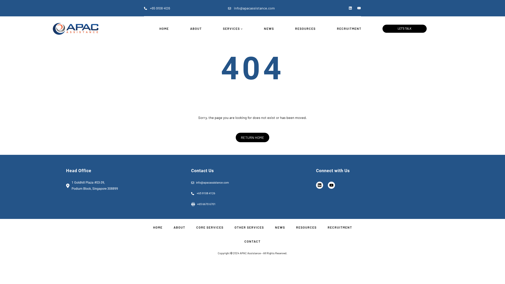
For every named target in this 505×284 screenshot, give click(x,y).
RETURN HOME (252, 137)
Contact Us (202, 170)
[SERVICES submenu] (242, 29)
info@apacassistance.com (254, 8)
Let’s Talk (404, 28)
